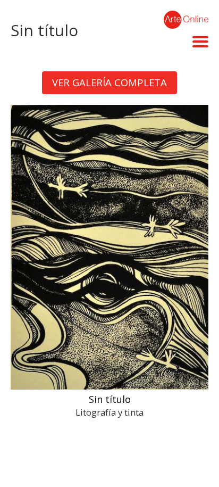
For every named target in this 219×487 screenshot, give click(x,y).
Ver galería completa (109, 82)
